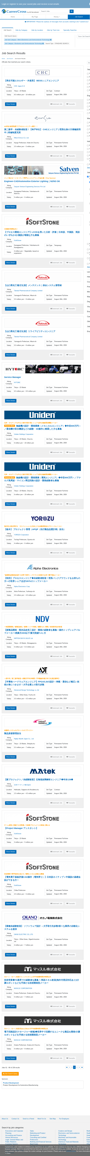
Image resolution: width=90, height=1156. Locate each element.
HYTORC (17, 382)
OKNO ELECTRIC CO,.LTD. (23, 934)
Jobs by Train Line (53, 30)
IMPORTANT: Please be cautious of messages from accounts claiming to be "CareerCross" (57, 22)
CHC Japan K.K (19, 86)
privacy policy (71, 1151)
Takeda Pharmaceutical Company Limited (28, 291)
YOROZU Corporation (21, 535)
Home (13, 17)
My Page (35, 17)
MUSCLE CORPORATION (23, 988)
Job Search (79, 17)
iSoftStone (17, 240)
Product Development (11, 1083)
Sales (32, 1131)
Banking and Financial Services (40, 1142)
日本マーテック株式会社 (22, 785)
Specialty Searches (70, 30)
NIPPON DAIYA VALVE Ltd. (23, 638)
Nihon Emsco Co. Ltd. (21, 138)
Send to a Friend (28, 1119)
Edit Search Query (10, 36)
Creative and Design (65, 1131)
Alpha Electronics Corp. (22, 586)
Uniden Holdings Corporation (23, 434)
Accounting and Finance (13, 1135)
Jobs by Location (37, 30)
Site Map (53, 1119)
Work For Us (42, 1119)
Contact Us (15, 1119)
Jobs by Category (21, 30)
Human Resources (11, 1137)
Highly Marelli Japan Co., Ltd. (24, 739)
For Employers (64, 1119)
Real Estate (34, 1144)
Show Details (10, 104)
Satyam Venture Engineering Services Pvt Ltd (29, 186)
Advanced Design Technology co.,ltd (26, 690)
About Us (5, 1119)
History (56, 17)
